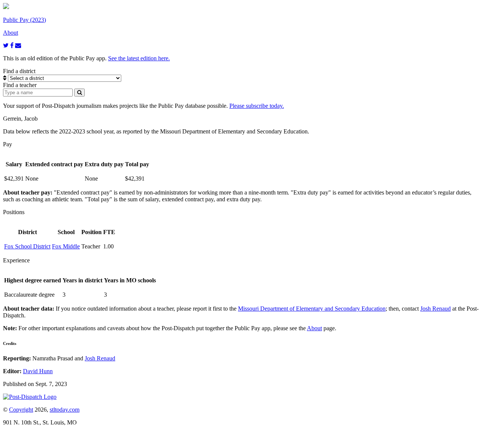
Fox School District (27, 246)
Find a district (19, 71)
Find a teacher (20, 85)
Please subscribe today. (256, 106)
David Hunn (38, 371)
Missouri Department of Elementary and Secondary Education (312, 308)
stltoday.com (64, 409)
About (314, 328)
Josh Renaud (435, 308)
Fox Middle (66, 246)
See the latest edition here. (139, 58)
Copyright (21, 409)
